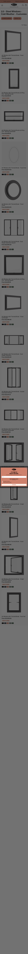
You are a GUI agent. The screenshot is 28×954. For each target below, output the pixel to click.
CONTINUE (14, 484)
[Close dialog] (26, 468)
